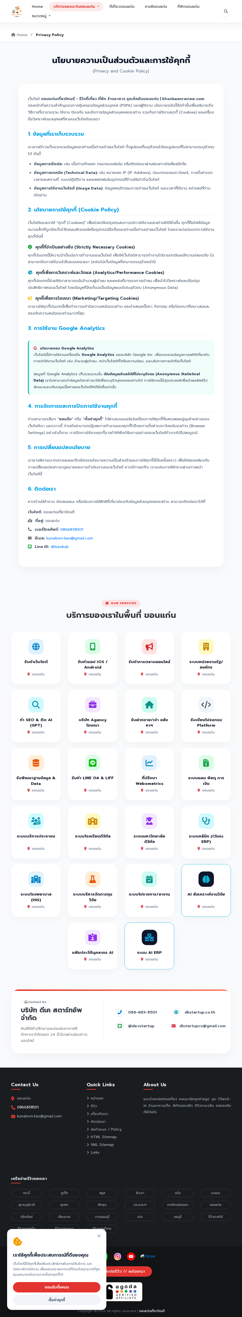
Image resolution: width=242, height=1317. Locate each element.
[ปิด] (99, 1236)
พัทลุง (102, 1204)
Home (37, 6)
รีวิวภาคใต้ (215, 1216)
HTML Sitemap (104, 1137)
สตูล (102, 1193)
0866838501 (71, 529)
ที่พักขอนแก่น (188, 6)
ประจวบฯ (140, 1204)
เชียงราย (64, 1216)
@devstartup (141, 1026)
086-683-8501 (142, 1012)
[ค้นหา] (226, 11)
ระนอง (215, 1193)
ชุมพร (64, 1204)
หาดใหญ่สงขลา (177, 1204)
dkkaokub (60, 547)
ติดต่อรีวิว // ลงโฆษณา (124, 1271)
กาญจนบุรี (102, 1216)
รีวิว (94, 1106)
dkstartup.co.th (200, 1012)
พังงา (140, 1193)
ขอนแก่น (215, 1204)
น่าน (140, 1216)
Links (95, 1152)
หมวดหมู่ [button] (40, 16)
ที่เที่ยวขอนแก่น (121, 6)
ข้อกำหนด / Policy (106, 1129)
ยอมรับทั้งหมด (57, 1287)
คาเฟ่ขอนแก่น (156, 6)
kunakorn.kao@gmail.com (69, 538)
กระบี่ (26, 1193)
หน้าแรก (97, 1098)
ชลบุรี (178, 1216)
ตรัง (178, 1193)
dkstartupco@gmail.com (202, 1026)
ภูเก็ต (64, 1193)
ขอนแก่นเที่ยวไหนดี (152, 1311)
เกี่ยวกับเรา (99, 1113)
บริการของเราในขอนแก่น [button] (74, 6)
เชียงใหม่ (27, 1216)
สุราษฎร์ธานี (26, 1204)
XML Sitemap (102, 1144)
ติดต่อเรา (98, 1121)
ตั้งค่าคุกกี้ (56, 1300)
